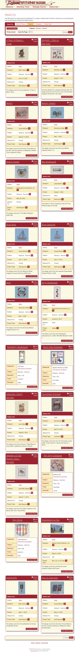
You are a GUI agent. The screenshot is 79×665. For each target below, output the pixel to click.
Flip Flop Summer (53, 455)
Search (38, 643)
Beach (9, 103)
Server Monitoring (34, 650)
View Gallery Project (31, 95)
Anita (20, 66)
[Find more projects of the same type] (28, 86)
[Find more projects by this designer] (28, 70)
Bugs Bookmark (50, 283)
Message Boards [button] (40, 7)
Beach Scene (12, 162)
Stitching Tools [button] (23, 7)
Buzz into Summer (53, 347)
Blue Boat (11, 225)
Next (70, 32)
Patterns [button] (10, 7)
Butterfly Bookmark (17, 347)
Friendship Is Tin (50, 520)
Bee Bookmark (49, 162)
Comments (44, 643)
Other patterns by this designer (25, 368)
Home (33, 643)
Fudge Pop (11, 578)
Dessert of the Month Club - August (13, 458)
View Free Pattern (32, 386)
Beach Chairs (48, 103)
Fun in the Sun (50, 578)
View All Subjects (12, 28)
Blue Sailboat (48, 225)
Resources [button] (54, 7)
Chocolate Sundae (51, 394)
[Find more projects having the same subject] (32, 74)
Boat (8, 283)
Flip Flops (17, 520)
